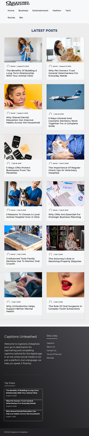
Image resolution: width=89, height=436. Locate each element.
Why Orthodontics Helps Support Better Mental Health (20, 309)
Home (11, 10)
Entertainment (40, 10)
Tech (68, 10)
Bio (21, 17)
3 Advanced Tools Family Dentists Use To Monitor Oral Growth (23, 261)
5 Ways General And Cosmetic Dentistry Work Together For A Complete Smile (63, 122)
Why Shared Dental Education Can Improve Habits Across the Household (23, 120)
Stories (11, 17)
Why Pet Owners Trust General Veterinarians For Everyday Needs (63, 73)
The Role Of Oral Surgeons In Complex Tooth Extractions (65, 307)
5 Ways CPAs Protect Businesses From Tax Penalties (18, 170)
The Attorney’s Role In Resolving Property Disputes (65, 260)
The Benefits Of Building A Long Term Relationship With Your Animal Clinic (21, 73)
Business (23, 10)
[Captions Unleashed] (17, 3)
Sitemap (50, 358)
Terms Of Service (54, 354)
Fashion (57, 10)
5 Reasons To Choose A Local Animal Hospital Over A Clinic (23, 215)
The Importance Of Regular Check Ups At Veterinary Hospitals (64, 170)
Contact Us (51, 351)
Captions (50, 343)
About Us (51, 347)
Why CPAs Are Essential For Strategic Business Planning (65, 215)
